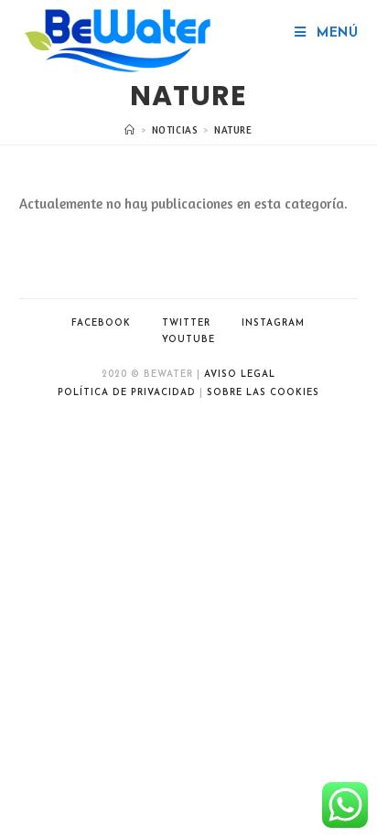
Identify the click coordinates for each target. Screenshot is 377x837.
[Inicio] (129, 129)
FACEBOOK (101, 323)
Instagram (273, 323)
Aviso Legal (239, 375)
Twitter (186, 323)
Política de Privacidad (127, 393)
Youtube (188, 340)
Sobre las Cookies (263, 393)
